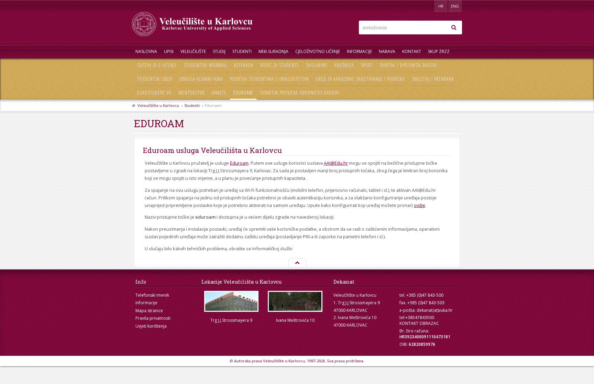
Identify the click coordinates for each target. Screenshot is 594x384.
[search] (453, 27)
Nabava (387, 51)
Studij (219, 51)
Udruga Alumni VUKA (201, 79)
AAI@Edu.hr (336, 163)
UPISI (169, 51)
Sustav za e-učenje (157, 65)
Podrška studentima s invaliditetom (269, 79)
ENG (455, 6)
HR (440, 6)
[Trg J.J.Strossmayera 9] (231, 301)
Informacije (359, 51)
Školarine (317, 65)
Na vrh (297, 263)
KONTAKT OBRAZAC (419, 323)
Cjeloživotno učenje (317, 51)
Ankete (219, 92)
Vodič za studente (279, 65)
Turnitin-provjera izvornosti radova (299, 92)
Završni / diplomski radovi (408, 65)
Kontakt (411, 51)
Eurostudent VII (154, 92)
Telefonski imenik (152, 295)
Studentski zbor (154, 79)
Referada (243, 65)
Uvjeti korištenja (151, 326)
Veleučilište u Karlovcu (158, 105)
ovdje (419, 205)
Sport (367, 65)
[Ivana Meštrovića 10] (295, 301)
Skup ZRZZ (439, 51)
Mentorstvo (191, 92)
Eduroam (243, 92)
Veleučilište (193, 51)
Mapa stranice (149, 311)
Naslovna (146, 51)
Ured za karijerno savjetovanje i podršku (360, 79)
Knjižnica (344, 65)
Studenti (242, 51)
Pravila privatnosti (152, 318)
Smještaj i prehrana (433, 79)
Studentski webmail (205, 65)
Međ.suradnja (273, 51)
